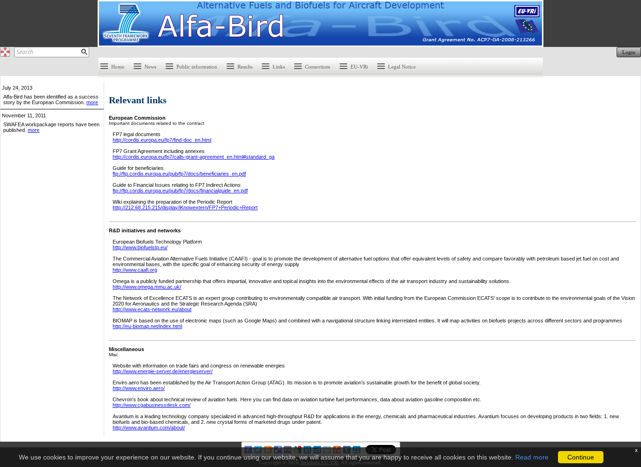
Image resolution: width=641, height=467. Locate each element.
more (92, 102)
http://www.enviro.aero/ (139, 388)
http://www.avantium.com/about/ (149, 427)
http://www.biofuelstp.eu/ (140, 247)
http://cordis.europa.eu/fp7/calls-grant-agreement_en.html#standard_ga (194, 157)
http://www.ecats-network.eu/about (152, 309)
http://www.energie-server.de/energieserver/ (163, 371)
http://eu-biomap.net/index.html (147, 326)
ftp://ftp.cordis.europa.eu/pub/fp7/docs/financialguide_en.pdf (180, 190)
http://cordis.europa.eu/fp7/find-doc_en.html (162, 140)
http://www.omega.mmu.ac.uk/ (147, 287)
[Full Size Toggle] (5, 52)
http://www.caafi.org (135, 270)
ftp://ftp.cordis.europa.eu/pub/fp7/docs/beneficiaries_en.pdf (179, 173)
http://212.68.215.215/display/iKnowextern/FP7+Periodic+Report (185, 207)
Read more (532, 457)
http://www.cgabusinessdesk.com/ (152, 405)
